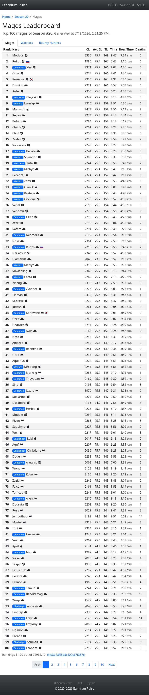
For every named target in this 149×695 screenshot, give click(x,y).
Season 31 (127, 5)
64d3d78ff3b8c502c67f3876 (66, 655)
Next (111, 665)
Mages (10, 43)
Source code (64, 683)
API (80, 683)
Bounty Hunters (50, 43)
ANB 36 (112, 5)
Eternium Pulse (15, 5)
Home (6, 17)
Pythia (91, 683)
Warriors (27, 43)
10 (102, 665)
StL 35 (141, 5)
